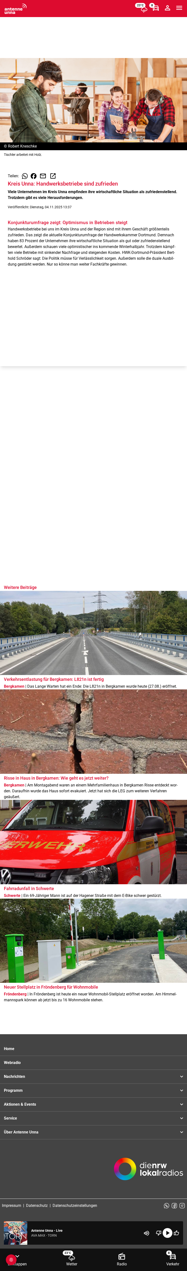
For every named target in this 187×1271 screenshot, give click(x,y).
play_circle (167, 1233)
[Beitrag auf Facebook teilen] (34, 176)
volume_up (146, 1233)
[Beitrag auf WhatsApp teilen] (25, 176)
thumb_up (176, 1233)
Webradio (12, 1062)
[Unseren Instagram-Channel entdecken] (182, 1206)
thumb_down (159, 1233)
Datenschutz (37, 1205)
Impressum (11, 1205)
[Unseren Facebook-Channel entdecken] (174, 1206)
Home (9, 1048)
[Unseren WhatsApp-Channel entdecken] (166, 1206)
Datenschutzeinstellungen (75, 1205)
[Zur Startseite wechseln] (15, 9)
